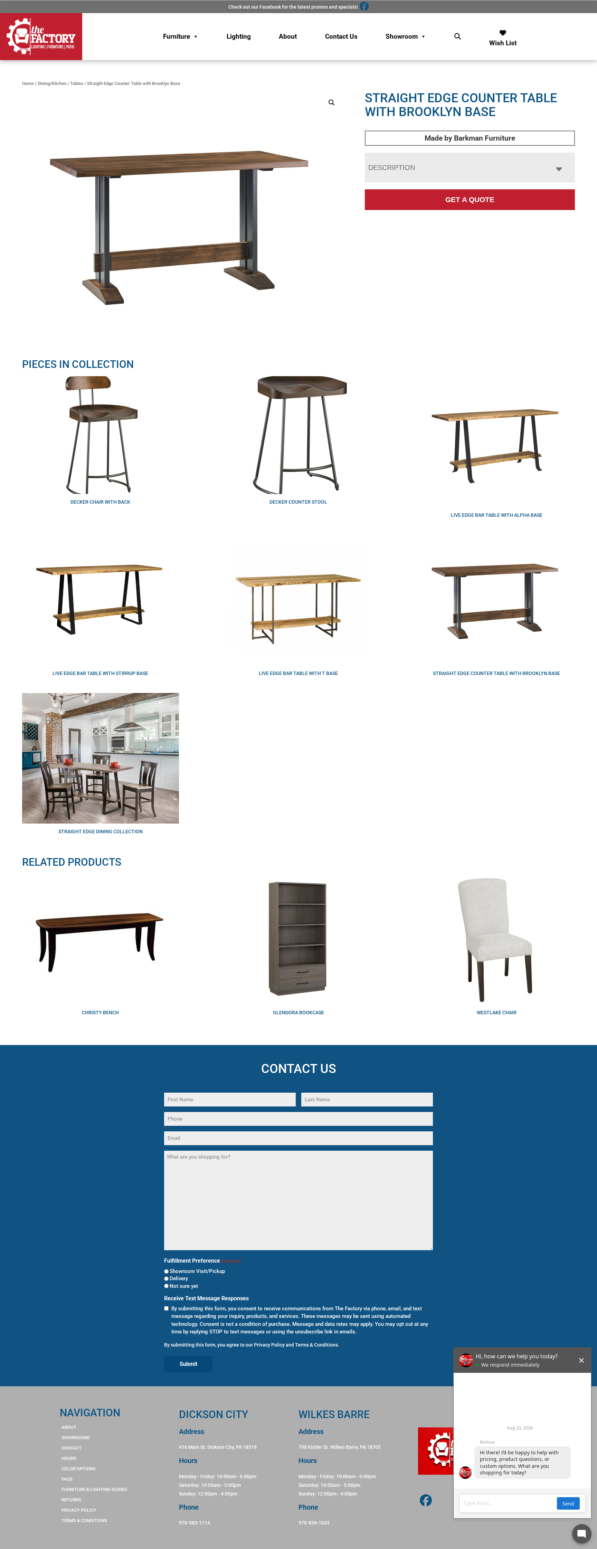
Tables (76, 83)
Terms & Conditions (316, 1345)
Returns (71, 1499)
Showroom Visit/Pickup (197, 1271)
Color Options (78, 1468)
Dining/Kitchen (52, 83)
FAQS (67, 1479)
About (288, 36)
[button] (331, 102)
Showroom (402, 36)
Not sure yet (184, 1286)
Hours (68, 1458)
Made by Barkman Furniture (470, 138)
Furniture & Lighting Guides (94, 1489)
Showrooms (75, 1437)
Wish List (503, 41)
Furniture (176, 36)
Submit (188, 1364)
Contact (71, 1448)
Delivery (179, 1278)
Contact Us (341, 36)
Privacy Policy (269, 1345)
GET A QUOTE (469, 199)
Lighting (239, 36)
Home (28, 83)
